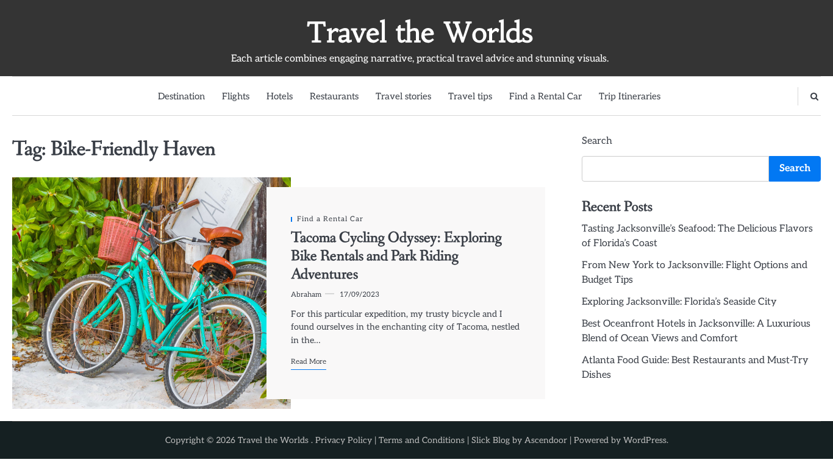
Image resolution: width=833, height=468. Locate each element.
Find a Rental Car (545, 96)
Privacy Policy (343, 440)
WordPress (645, 440)
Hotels (279, 96)
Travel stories (403, 96)
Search (597, 141)
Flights (235, 96)
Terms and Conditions (422, 440)
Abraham (306, 294)
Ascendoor (545, 440)
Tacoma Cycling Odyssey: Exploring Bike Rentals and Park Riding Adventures (396, 256)
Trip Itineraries (629, 96)
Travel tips (470, 96)
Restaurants (334, 96)
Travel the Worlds (419, 32)
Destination (181, 96)
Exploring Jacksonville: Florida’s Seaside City (679, 302)
